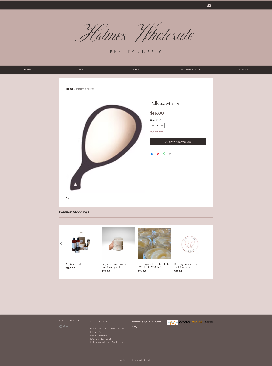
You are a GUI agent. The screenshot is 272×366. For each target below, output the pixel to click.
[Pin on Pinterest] (158, 154)
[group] (136, 252)
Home (69, 88)
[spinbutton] (157, 125)
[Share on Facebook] (152, 154)
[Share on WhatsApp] (164, 154)
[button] (209, 5)
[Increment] (162, 125)
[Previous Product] (61, 243)
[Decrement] (152, 125)
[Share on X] (170, 154)
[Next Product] (211, 243)
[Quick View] (82, 243)
